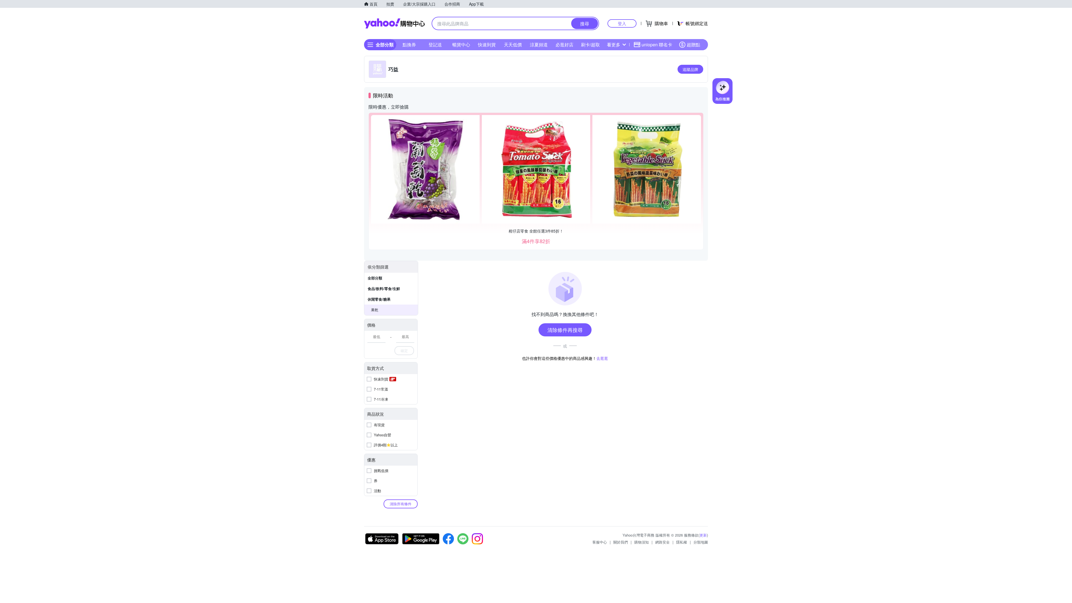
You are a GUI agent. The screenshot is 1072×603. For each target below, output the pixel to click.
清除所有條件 (400, 503)
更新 (703, 535)
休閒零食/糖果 (379, 299)
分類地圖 (700, 542)
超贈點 (693, 44)
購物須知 (641, 542)
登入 (622, 23)
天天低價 (513, 44)
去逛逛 (602, 358)
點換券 (409, 44)
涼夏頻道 (539, 44)
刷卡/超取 (590, 44)
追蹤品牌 (690, 69)
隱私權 (681, 542)
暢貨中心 (461, 44)
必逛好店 (564, 44)
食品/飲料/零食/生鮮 (384, 288)
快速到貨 (487, 44)
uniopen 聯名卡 (657, 44)
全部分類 (375, 278)
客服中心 (599, 542)
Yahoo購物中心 (394, 23)
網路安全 (662, 542)
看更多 (613, 44)
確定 (404, 350)
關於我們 (620, 542)
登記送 (435, 44)
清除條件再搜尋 (565, 329)
